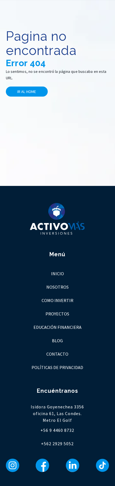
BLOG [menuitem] (57, 340)
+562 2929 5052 (57, 443)
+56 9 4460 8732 (57, 430)
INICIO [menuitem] (57, 273)
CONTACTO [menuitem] (57, 354)
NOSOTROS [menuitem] (57, 287)
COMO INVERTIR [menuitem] (57, 300)
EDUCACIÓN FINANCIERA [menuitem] (57, 327)
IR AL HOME (26, 91)
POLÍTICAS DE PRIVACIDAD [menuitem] (57, 367)
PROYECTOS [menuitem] (57, 314)
